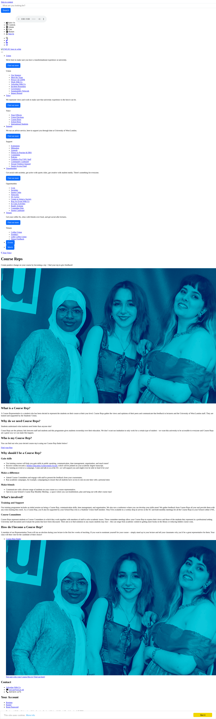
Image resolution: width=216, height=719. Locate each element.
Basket (8, 705)
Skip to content (7, 2)
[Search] (7, 38)
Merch (10, 247)
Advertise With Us (13, 687)
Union (8, 56)
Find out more (13, 65)
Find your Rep (6, 448)
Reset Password (12, 707)
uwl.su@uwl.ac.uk (16, 690)
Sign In (11, 34)
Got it (202, 714)
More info (30, 715)
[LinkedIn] (7, 43)
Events (10, 242)
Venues (9, 213)
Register (9, 702)
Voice (8, 95)
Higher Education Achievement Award (42, 466)
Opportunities (11, 168)
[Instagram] (7, 45)
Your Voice (7, 253)
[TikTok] (7, 40)
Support (9, 126)
